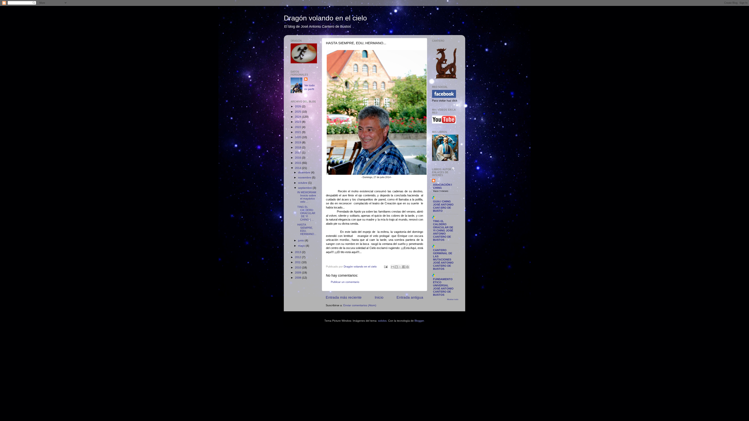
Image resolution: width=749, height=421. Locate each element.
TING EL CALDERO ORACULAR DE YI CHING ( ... (306, 213)
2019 (298, 142)
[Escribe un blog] (396, 267)
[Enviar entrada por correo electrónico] (385, 266)
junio (301, 240)
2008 (298, 277)
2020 (298, 137)
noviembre (305, 177)
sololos (382, 320)
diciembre (304, 172)
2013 (298, 252)
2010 (298, 267)
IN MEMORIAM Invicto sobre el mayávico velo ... (306, 197)
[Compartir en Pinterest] (407, 267)
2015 (298, 163)
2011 (298, 262)
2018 (298, 147)
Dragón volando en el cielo (325, 18)
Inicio (379, 297)
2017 (298, 152)
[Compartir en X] (400, 267)
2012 (298, 257)
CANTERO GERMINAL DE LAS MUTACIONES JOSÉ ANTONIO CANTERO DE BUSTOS (443, 259)
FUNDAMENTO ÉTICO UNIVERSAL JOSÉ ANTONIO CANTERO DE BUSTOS (443, 287)
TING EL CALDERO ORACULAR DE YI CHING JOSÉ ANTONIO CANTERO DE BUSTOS (443, 230)
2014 (298, 168)
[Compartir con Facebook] (404, 267)
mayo (302, 245)
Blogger (419, 320)
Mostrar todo (452, 299)
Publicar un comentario (345, 282)
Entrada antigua (410, 297)
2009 (298, 272)
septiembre (305, 187)
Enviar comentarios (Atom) (359, 305)
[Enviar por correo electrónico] (393, 267)
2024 (298, 116)
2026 (298, 106)
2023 (298, 121)
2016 (298, 157)
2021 (298, 132)
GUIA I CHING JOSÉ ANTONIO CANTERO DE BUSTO (443, 206)
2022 (298, 127)
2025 (298, 111)
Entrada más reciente (344, 297)
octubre (303, 182)
